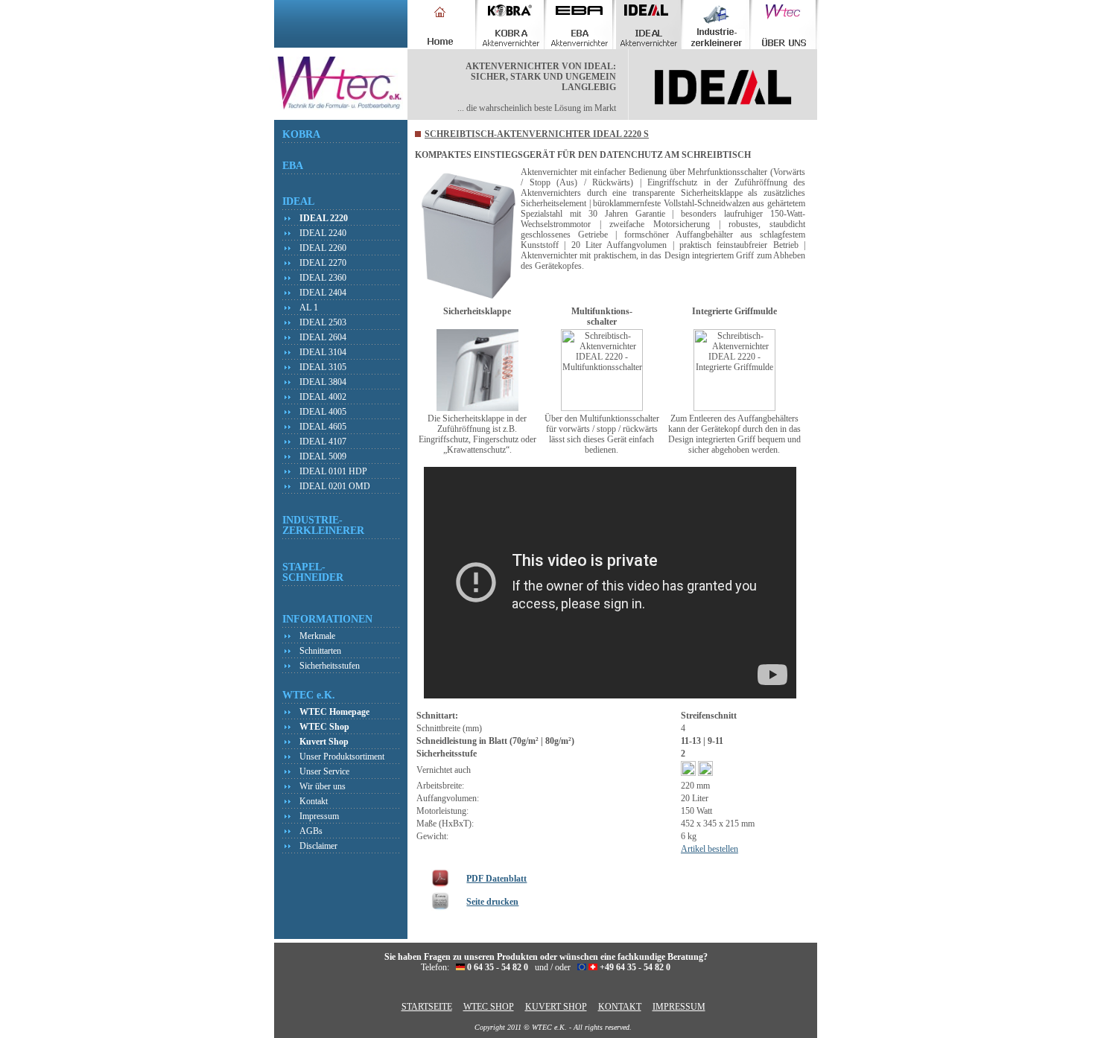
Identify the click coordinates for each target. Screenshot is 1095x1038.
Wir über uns (322, 786)
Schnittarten (320, 651)
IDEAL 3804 (322, 382)
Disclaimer (318, 846)
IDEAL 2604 (322, 337)
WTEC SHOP (488, 1007)
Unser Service (324, 771)
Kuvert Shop (324, 741)
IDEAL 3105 (322, 367)
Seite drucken (492, 902)
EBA (292, 165)
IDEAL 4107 (322, 441)
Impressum (319, 816)
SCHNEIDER (312, 577)
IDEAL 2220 (323, 218)
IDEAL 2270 (322, 263)
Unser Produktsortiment (341, 756)
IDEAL (298, 201)
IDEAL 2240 (322, 233)
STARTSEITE (427, 1007)
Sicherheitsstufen (329, 665)
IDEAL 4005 (322, 412)
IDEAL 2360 (322, 278)
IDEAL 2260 (322, 248)
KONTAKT (619, 1007)
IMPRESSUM (679, 1007)
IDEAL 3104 (322, 352)
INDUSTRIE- (312, 520)
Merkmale (317, 636)
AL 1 (308, 307)
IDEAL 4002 (322, 397)
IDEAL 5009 (322, 456)
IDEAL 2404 (322, 292)
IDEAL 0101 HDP (333, 471)
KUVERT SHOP (556, 1007)
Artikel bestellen (709, 849)
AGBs (311, 831)
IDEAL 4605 (322, 426)
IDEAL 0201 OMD (334, 486)
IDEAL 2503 (322, 322)
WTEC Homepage (334, 712)
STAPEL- (304, 567)
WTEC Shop (324, 727)
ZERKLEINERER (323, 530)
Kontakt (313, 801)
